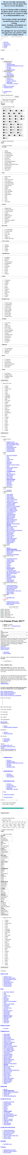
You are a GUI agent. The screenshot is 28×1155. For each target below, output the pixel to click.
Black (6, 426)
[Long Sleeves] (5, 905)
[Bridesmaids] (6, 838)
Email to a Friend (5, 649)
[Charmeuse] (3, 876)
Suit (6, 197)
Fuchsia (7, 411)
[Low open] (5, 860)
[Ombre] (2, 867)
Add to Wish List (4, 645)
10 (21, 113)
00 (12, 110)
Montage (9, 574)
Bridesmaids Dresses (11, 447)
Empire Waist (8, 350)
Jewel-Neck (8, 327)
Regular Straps (8, 374)
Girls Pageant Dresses (10, 161)
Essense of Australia (11, 507)
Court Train (8, 307)
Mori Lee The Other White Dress (14, 530)
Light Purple (8, 405)
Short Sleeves (8, 365)
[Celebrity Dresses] (5, 851)
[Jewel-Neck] (4, 893)
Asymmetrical (8, 304)
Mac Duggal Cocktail (12, 588)
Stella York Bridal (11, 541)
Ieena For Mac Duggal (12, 467)
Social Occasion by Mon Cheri (14, 590)
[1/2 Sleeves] (5, 902)
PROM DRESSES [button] (8, 771)
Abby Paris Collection (12, 455)
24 (17, 119)
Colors (8, 460)
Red (6, 415)
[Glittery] (2, 863)
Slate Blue (7, 397)
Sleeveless (7, 366)
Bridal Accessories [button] (8, 487)
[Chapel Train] (4, 885)
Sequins (7, 273)
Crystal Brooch (8, 261)
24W (20, 127)
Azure (8, 458)
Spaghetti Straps (9, 376)
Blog (5, 791)
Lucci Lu (9, 472)
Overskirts (9, 490)
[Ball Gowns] (5, 843)
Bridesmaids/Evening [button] (9, 781)
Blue (6, 399)
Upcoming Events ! (8, 797)
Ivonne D (9, 565)
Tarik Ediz (9, 483)
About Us (6, 732)
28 (5, 121)
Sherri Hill (9, 482)
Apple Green (8, 389)
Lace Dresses (8, 181)
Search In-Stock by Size (8, 106)
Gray (6, 427)
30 (11, 121)
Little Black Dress (9, 182)
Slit (6, 223)
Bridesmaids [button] (6, 545)
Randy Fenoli (10, 534)
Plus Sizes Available (10, 220)
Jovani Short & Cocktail (12, 586)
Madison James (10, 518)
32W (6, 132)
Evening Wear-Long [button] (8, 555)
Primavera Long (10, 480)
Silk (6, 293)
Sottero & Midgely (11, 539)
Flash (8, 466)
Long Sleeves (8, 362)
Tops (6, 198)
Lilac (6, 403)
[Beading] (4, 871)
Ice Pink (7, 406)
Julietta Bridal (10, 513)
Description (6, 652)
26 (23, 119)
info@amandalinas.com (10, 749)
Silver (6, 429)
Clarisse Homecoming (12, 585)
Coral (6, 418)
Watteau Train (8, 316)
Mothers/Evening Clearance (13, 603)
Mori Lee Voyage (11, 531)
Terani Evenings (10, 580)
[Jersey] (3, 880)
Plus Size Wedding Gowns (13, 444)
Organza (7, 289)
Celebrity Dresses (9, 209)
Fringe (6, 267)
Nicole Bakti (10, 476)
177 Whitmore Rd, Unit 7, (7, 745)
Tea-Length (8, 314)
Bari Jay (8, 547)
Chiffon (7, 281)
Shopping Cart (7, 44)
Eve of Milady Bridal (12, 509)
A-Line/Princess (9, 348)
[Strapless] (4, 913)
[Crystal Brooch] (4, 873)
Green (6, 390)
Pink (6, 408)
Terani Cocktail (10, 593)
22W (13, 127)
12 (5, 116)
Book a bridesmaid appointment (8, 692)
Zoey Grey (9, 486)
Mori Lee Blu (10, 527)
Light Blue (7, 396)
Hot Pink (7, 409)
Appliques (7, 257)
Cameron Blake (10, 560)
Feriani (8, 564)
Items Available (7, 653)
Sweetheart (7, 340)
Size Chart (3, 646)
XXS (13, 132)
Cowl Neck (8, 322)
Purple (6, 402)
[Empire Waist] (4, 897)
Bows (6, 260)
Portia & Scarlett (11, 479)
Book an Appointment (16, 36)
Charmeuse (7, 280)
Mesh (6, 287)
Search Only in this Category (9, 99)
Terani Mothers (10, 581)
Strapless (7, 339)
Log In (5, 47)
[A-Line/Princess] (4, 896)
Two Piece (7, 201)
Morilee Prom (10, 475)
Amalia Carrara (10, 501)
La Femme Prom (11, 471)
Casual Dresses (8, 153)
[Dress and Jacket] (5, 846)
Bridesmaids (8, 152)
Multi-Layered (8, 215)
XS (20, 132)
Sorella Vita (9, 553)
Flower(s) (7, 266)
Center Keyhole (9, 211)
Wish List (6, 42)
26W (6, 130)
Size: (2, 631)
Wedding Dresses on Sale (13, 601)
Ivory (6, 420)
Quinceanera (8, 167)
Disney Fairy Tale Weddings (13, 506)
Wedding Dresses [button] (8, 491)
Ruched (7, 221)
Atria (8, 456)
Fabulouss (9, 463)
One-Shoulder (8, 331)
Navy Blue (7, 400)
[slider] (24, 808)
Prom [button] (5, 452)
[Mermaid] (4, 898)
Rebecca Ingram (10, 535)
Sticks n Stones (10, 592)
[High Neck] (4, 892)
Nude (6, 421)
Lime (6, 392)
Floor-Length (8, 309)
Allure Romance (10, 498)
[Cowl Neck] (4, 889)
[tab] (15, 445)
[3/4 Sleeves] (5, 904)
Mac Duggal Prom (11, 474)
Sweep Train (8, 313)
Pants (6, 188)
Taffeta (6, 295)
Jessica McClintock (11, 511)
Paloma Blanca (10, 533)
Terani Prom (9, 484)
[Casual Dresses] (6, 839)
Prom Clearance (10, 604)
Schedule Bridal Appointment (11, 727)
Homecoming (8, 162)
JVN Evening (10, 569)
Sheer (6, 235)
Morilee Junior (10, 551)
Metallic (7, 246)
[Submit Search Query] (17, 800)
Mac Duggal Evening (12, 573)
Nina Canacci (10, 478)
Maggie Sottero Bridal (12, 519)
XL (21, 135)
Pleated (7, 218)
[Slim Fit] (4, 900)
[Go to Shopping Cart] (1, 38)
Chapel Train (8, 306)
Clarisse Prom (10, 459)
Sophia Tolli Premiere (12, 538)
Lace (6, 269)
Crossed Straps (8, 231)
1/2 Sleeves (7, 359)
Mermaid (7, 351)
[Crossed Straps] (5, 858)
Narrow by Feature (7, 145)
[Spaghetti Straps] (4, 912)
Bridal (6, 151)
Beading (7, 259)
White (6, 430)
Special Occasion (11, 450)
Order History (7, 740)
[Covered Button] (5, 856)
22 (11, 119)
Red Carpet (7, 168)
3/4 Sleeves (7, 361)
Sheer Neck (8, 337)
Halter (6, 324)
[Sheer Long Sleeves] (5, 906)
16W (13, 124)
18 (23, 116)
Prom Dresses (8, 165)
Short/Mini (7, 311)
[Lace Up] (5, 859)
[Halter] (4, 890)
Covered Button (9, 229)
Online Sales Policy (5, 647)
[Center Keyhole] (5, 852)
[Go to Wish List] (2, 38)
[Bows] (4, 872)
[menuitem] (15, 42)
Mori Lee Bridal (10, 529)
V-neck (7, 342)
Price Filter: (6, 100)
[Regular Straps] (4, 910)
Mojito (6, 387)
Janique (8, 566)
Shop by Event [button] (7, 439)
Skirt (6, 195)
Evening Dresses (10, 448)
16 (17, 116)
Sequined (7, 292)
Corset (6, 212)
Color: (2, 633)
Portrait (7, 333)
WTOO (8, 543)
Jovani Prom (9, 468)
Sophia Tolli (9, 537)
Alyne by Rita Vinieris (12, 499)
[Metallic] (2, 864)
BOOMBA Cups (11, 597)
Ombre (6, 249)
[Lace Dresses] (5, 847)
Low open (7, 234)
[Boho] (5, 844)
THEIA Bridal (10, 542)
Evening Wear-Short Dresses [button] (10, 582)
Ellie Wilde (9, 462)
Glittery (7, 245)
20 (5, 119)
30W (20, 130)
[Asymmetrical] (4, 884)
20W (6, 127)
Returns (5, 726)
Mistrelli (9, 525)
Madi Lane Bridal (11, 517)
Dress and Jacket (9, 179)
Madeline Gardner (11, 515)
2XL (6, 138)
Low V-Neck (8, 328)
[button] (8, 61)
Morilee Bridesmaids (12, 549)
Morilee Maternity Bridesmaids (14, 550)
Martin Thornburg (11, 521)
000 (6, 110)
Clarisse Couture (10, 561)
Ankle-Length (8, 303)
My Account (6, 43)
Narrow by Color (7, 383)
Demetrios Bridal (11, 505)
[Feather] (3, 879)
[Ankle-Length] (4, 883)
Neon (6, 248)
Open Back (7, 217)
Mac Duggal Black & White (13, 572)
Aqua (6, 393)
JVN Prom (9, 470)
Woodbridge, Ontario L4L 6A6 (8, 746)
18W (20, 124)
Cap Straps (7, 373)
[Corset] (5, 853)
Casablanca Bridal (11, 503)
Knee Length (8, 310)
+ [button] (4, 440)
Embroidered (8, 263)
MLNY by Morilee (11, 576)
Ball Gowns (8, 176)
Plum (6, 414)
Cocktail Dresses (9, 155)
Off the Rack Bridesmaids (13, 554)
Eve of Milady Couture (12, 510)
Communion (8, 156)
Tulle (6, 296)
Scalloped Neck (9, 334)
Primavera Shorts (11, 589)
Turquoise (7, 394)
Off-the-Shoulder (9, 330)
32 (17, 121)
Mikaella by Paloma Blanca (13, 523)
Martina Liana (10, 522)
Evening (7, 158)
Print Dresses (8, 190)
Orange (7, 417)
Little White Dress (9, 184)
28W (13, 130)
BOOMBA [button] (6, 594)
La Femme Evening (11, 570)
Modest (7, 187)
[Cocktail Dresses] (6, 840)
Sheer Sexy (7, 193)
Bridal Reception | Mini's (12, 443)
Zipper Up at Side (9, 238)
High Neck (7, 325)
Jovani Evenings (11, 568)
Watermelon (8, 412)
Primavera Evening (11, 577)
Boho (6, 178)
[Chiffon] (3, 877)
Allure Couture (10, 497)
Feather (7, 264)
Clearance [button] (3, 1147)
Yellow (7, 386)
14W (6, 124)
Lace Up (7, 232)
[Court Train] (4, 886)
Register (5, 46)
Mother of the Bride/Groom (11, 164)
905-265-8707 (4, 36)
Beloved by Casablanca (12, 502)
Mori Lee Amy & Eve (12, 526)
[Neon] (2, 865)
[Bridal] (6, 836)
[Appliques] (4, 869)
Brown (6, 424)
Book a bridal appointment (7, 691)
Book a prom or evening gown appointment (11, 695)
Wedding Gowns (11, 442)
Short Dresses (8, 194)
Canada (2, 747)
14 (11, 116)
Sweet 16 (7, 170)
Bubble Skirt (8, 208)
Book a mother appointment (7, 694)
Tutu (6, 200)
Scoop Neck (8, 336)
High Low (7, 214)
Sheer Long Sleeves (9, 364)
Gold (6, 423)
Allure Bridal (10, 495)
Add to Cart (3, 636)
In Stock (18, 626)
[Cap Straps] (4, 909)
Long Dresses (8, 185)
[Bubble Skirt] (5, 850)
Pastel (6, 251)
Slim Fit (7, 353)
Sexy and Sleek (8, 191)
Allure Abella (10, 494)
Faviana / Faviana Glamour (13, 464)
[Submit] (17, 50)
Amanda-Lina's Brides (9, 794)
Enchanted (9, 562)
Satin (6, 290)
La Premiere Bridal (11, 514)
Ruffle (6, 270)
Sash (6, 272)
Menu (2, 58)
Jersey (6, 284)
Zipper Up (7, 237)
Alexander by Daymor (12, 558)
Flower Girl (8, 159)
